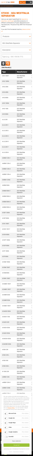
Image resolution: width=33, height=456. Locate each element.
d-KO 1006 (5, 108)
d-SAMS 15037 (6, 305)
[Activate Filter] (8, 63)
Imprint (10, 451)
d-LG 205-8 (5, 152)
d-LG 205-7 (5, 147)
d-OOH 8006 (5, 234)
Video (10, 427)
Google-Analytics (13, 432)
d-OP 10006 (5, 251)
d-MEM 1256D (6, 179)
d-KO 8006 (5, 114)
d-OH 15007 (5, 223)
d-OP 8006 (5, 256)
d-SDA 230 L (5, 355)
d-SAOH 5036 (6, 333)
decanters (4, 21)
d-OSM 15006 (6, 262)
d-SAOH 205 (5, 322)
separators (24, 19)
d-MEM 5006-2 (6, 196)
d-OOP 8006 (5, 245)
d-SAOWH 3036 (6, 344)
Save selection (16, 441)
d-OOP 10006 (6, 240)
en (24, 2)
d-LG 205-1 (5, 125)
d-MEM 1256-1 (6, 158)
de (21, 2)
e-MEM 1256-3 (6, 393)
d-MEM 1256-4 (6, 174)
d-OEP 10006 (6, 212)
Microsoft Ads (12, 413)
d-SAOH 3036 (6, 327)
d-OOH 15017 (6, 229)
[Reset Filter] (3, 63)
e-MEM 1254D (6, 388)
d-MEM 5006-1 (6, 191)
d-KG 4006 (5, 92)
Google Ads (12, 418)
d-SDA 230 (5, 349)
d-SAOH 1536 (6, 316)
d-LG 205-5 (5, 141)
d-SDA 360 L (5, 366)
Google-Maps (12, 422)
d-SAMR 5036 (6, 300)
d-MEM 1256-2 (6, 163)
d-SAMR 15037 (6, 289)
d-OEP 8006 (5, 218)
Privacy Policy (11, 407)
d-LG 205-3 (5, 136)
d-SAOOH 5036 (6, 338)
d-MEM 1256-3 (6, 169)
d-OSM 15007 (6, 267)
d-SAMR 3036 (6, 294)
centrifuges (10, 21)
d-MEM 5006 (5, 185)
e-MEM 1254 (5, 377)
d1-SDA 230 (5, 371)
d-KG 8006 (5, 97)
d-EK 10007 (5, 76)
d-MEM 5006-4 (6, 207)
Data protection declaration (18, 451)
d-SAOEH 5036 (6, 311)
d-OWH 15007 (6, 278)
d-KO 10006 (5, 103)
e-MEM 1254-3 (6, 382)
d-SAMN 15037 (6, 284)
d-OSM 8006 (5, 273)
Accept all (16, 445)
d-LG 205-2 (5, 130)
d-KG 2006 (5, 86)
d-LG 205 (4, 119)
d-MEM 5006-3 (6, 201)
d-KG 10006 (5, 81)
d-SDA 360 (5, 360)
